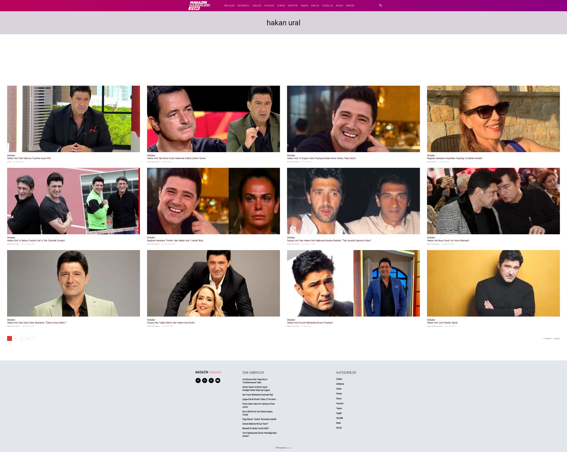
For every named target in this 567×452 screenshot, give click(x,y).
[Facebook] (198, 380)
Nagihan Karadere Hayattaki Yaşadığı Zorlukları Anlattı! (455, 158)
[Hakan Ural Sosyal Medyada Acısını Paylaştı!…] (353, 283)
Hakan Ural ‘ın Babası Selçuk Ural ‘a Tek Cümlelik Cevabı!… (36, 240)
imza (290, 447)
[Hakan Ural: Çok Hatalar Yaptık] (493, 283)
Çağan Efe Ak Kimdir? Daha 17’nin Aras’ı (259, 399)
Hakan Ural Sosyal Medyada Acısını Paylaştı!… (310, 322)
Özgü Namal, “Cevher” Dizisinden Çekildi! (259, 419)
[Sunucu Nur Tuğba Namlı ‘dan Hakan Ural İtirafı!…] (213, 283)
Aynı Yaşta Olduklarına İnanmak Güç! (257, 394)
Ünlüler (11, 155)
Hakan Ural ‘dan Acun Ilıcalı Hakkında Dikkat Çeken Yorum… (177, 158)
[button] (380, 5)
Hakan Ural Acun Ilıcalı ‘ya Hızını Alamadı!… (449, 240)
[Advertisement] (283, 56)
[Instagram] (204, 380)
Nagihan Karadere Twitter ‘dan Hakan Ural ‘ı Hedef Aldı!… (176, 240)
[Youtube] (217, 380)
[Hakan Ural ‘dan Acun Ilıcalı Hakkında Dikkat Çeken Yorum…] (213, 119)
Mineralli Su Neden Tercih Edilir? (255, 428)
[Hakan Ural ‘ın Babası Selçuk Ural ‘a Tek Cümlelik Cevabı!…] (73, 201)
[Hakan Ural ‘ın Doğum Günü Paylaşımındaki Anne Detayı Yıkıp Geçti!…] (353, 119)
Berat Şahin (432, 162)
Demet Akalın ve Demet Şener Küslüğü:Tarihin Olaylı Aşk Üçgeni (256, 388)
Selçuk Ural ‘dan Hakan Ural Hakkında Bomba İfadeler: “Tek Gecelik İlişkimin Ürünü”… (330, 240)
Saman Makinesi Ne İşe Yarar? (255, 423)
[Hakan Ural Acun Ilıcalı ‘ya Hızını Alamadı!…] (493, 201)
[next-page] (33, 338)
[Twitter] (211, 380)
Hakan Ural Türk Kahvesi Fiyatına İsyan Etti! (29, 158)
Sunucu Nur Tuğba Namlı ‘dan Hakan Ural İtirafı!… (171, 322)
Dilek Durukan (153, 162)
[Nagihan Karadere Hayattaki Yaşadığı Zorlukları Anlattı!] (493, 119)
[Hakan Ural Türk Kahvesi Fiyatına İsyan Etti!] (73, 119)
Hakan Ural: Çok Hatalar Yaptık (442, 322)
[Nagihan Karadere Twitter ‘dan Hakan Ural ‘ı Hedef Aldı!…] (213, 201)
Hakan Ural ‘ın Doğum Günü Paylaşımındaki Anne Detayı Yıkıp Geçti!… (322, 158)
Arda (9, 162)
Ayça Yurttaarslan (435, 326)
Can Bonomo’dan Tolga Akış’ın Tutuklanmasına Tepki (254, 381)
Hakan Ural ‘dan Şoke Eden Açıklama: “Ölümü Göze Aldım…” (37, 322)
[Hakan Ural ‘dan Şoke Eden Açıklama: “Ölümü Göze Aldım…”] (73, 283)
